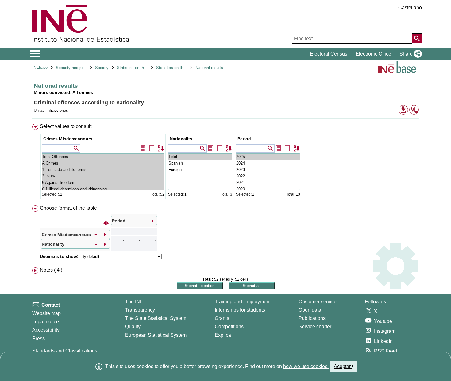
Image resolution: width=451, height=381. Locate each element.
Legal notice (45, 321)
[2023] (268, 169)
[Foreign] (200, 169)
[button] (409, 54)
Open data (310, 310)
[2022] (268, 176)
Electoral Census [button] (328, 53)
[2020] (268, 189)
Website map (46, 313)
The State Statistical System (155, 318)
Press (38, 338)
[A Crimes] (103, 163)
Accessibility (46, 329)
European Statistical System (156, 335)
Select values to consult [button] (65, 126)
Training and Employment (243, 301)
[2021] (268, 182)
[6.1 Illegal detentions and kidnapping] (103, 189)
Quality (133, 326)
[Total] (200, 157)
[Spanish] (200, 163)
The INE (134, 301)
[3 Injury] (103, 176)
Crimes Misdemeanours (67, 138)
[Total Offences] (103, 157)
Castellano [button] (410, 7)
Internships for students (240, 310)
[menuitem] (225, 163)
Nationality (181, 138)
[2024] (268, 163)
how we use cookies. (306, 366)
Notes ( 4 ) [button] (51, 270)
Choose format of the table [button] (68, 208)
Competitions (229, 326)
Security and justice (73, 67)
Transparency (140, 310)
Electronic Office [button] (373, 53)
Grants (222, 318)
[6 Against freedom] (103, 182)
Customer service (318, 301)
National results (209, 67)
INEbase (40, 67)
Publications (312, 318)
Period (244, 138)
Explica (223, 335)
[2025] (268, 157)
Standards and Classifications (64, 350)
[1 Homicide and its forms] (103, 169)
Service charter (315, 326)
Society (102, 67)
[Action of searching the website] (417, 38)
